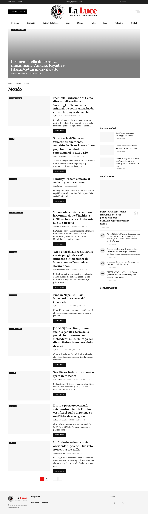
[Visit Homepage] (74, 12)
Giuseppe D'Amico (61, 306)
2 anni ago (121, 138)
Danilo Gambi (60, 453)
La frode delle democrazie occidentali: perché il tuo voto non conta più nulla (73, 446)
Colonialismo (16, 212)
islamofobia (15, 329)
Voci (68, 23)
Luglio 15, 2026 (74, 156)
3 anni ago (121, 151)
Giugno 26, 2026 (77, 226)
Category (18, 83)
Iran (12, 139)
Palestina (119, 23)
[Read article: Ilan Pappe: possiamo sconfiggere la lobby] (107, 137)
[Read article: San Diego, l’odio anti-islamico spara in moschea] (29, 385)
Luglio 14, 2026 (71, 186)
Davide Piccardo (61, 420)
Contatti (19, 2)
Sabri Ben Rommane (20, 73)
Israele (13, 179)
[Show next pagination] (60, 479)
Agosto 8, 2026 (35, 73)
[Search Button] (138, 2)
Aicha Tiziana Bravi (62, 226)
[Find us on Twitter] (123, 502)
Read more (60, 131)
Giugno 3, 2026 (76, 306)
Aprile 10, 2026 (73, 453)
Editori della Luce (51, 23)
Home (10, 83)
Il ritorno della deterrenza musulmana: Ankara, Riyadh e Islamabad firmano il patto (38, 65)
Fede (105, 23)
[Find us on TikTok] (114, 502)
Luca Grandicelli (60, 156)
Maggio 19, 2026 (75, 420)
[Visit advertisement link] (120, 102)
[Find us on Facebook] (118, 503)
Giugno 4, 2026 (77, 270)
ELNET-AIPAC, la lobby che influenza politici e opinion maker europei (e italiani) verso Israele (122, 274)
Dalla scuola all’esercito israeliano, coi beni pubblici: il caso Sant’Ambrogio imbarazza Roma (114, 218)
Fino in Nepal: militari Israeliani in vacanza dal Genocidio (69, 298)
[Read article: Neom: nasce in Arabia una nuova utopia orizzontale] (107, 150)
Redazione (11, 2)
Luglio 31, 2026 (70, 116)
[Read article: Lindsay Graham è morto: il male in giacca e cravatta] (29, 192)
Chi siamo (15, 23)
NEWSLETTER (18, 12)
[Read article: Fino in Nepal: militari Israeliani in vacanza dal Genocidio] (29, 308)
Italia (93, 23)
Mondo (80, 23)
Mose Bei (58, 116)
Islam (12, 373)
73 (55, 479)
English (134, 23)
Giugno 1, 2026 (70, 350)
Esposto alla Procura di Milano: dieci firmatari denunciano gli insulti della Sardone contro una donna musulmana (123, 251)
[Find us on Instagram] (110, 503)
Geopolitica (15, 98)
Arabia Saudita (18, 30)
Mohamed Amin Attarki (63, 380)
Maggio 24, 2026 (80, 380)
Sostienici (31, 23)
